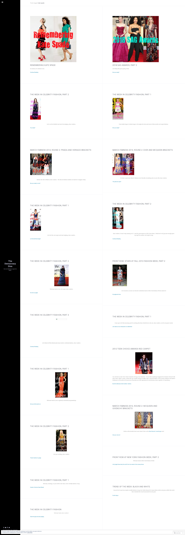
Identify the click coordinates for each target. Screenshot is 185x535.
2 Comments (123, 300)
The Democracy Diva (10, 264)
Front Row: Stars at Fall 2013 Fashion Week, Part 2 (139, 261)
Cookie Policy (29, 532)
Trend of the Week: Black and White (131, 487)
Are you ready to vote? (35, 183)
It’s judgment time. (117, 294)
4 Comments (122, 501)
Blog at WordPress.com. (8, 530)
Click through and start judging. (37, 516)
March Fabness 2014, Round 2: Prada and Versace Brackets (60, 150)
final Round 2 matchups (155, 431)
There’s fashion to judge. (35, 457)
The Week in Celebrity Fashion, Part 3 (49, 315)
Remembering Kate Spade (43, 65)
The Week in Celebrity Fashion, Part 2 (49, 94)
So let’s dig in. (116, 495)
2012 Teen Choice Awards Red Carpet (131, 349)
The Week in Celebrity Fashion (45, 509)
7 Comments (41, 352)
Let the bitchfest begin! (35, 238)
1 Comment (123, 245)
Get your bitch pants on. (35, 404)
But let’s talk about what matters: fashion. (122, 383)
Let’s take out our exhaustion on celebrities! (122, 326)
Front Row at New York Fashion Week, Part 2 (136, 457)
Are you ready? (116, 72)
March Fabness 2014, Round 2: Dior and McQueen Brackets (143, 150)
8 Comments (40, 410)
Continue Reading (34, 72)
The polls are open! (117, 181)
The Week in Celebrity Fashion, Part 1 (132, 94)
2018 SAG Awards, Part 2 (125, 65)
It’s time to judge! (34, 292)
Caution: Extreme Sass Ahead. (37, 487)
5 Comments (39, 134)
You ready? (32, 127)
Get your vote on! (116, 435)
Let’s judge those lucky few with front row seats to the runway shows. (128, 464)
